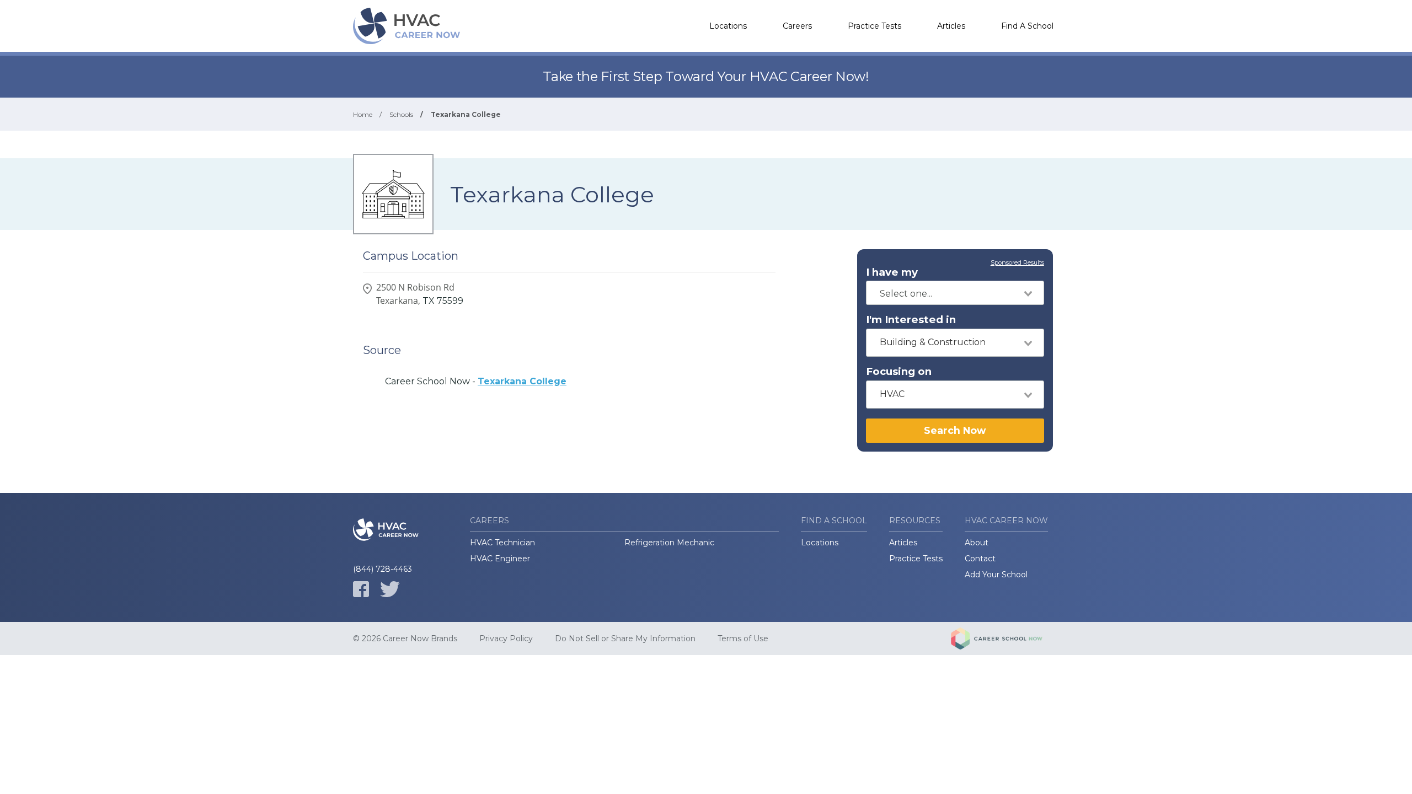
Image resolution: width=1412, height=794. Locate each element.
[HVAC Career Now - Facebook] (361, 589)
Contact (980, 559)
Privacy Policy (506, 638)
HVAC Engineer (500, 559)
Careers (797, 26)
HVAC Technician (502, 543)
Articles (951, 26)
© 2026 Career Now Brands (405, 638)
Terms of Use (743, 638)
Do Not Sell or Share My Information (625, 638)
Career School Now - (475, 381)
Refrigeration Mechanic (669, 543)
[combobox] (955, 292)
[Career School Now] (1005, 638)
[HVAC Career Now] (408, 26)
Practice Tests (874, 26)
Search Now (955, 430)
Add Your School (996, 575)
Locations (728, 26)
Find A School (1027, 26)
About (976, 543)
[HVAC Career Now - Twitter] (390, 589)
